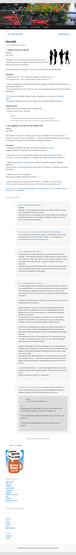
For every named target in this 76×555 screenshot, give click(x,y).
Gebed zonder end (11, 501)
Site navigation (23, 27)
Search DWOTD (35, 27)
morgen (25, 162)
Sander (23, 45)
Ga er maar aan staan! (14, 34)
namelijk (58, 188)
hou (41, 182)
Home (8, 27)
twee (16, 96)
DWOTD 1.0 (35, 188)
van (50, 182)
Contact (8, 524)
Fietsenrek (9, 490)
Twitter (8, 538)
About (14, 27)
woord (12, 84)
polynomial (13, 79)
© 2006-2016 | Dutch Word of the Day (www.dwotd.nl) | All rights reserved (38, 548)
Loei (7, 496)
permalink (21, 190)
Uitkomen (9, 484)
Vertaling (8, 492)
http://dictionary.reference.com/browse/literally (33, 239)
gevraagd (50, 148)
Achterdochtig (64, 34)
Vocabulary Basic (44, 188)
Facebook (46, 27)
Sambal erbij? (10, 488)
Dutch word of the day (25, 188)
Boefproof (9, 486)
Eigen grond (9, 482)
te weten (63, 188)
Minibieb (8, 498)
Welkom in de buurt (12, 494)
